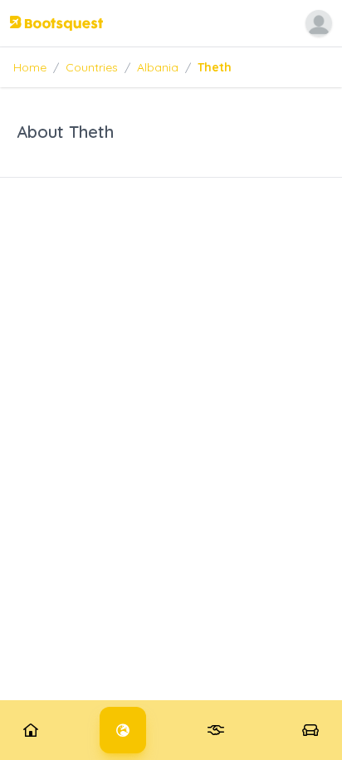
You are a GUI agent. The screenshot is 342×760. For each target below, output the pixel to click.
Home (29, 67)
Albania (157, 67)
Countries (92, 67)
